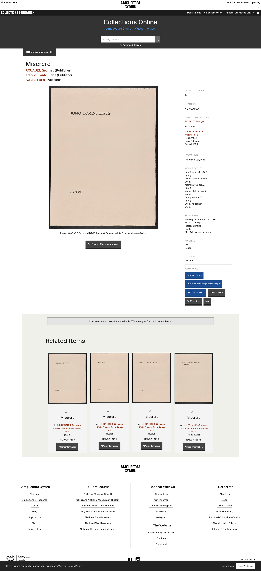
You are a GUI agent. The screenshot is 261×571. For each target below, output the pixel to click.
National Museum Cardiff (98, 494)
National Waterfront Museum (98, 505)
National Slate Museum (98, 517)
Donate (231, 2)
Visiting (34, 494)
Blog (34, 511)
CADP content (193, 301)
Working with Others (224, 523)
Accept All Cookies (245, 566)
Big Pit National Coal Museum (98, 511)
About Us (225, 494)
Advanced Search (131, 45)
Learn (34, 505)
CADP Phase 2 (216, 292)
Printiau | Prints (194, 275)
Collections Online (213, 12)
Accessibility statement (161, 532)
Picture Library (224, 511)
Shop (34, 523)
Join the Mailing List (161, 505)
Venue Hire (34, 529)
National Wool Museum (98, 523)
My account (243, 2)
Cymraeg (255, 2)
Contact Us (161, 494)
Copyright (161, 544)
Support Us (34, 517)
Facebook (161, 511)
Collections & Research (17, 12)
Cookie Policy (75, 566)
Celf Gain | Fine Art (195, 292)
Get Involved (161, 499)
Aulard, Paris (35, 79)
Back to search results (40, 52)
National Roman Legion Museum (98, 529)
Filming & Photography (224, 529)
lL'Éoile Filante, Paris (41, 75)
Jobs (224, 499)
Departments (194, 12)
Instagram (161, 517)
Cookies (161, 538)
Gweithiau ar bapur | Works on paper (203, 284)
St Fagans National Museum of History (97, 499)
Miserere (67, 417)
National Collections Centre (240, 12)
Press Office (225, 505)
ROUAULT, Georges (40, 70)
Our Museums (8, 2)
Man (207, 301)
